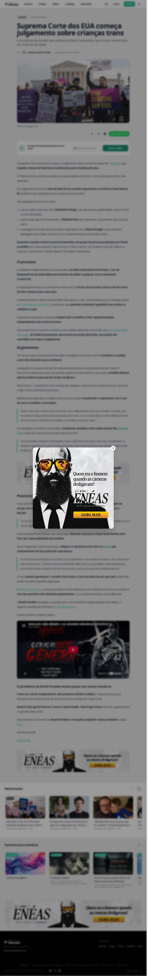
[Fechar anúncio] (113, 448)
